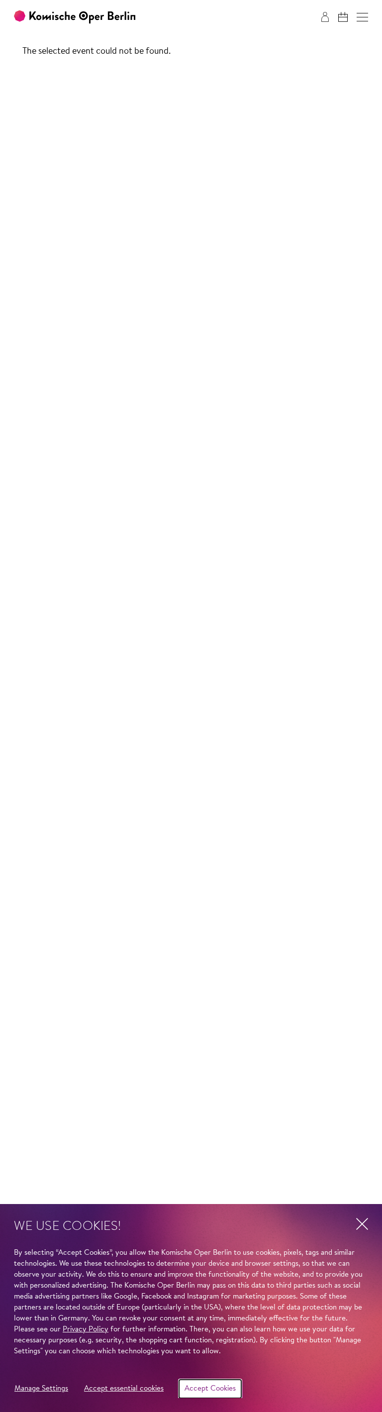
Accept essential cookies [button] (124, 1389)
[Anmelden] (325, 17)
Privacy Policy (85, 1329)
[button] (362, 17)
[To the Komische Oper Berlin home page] (74, 17)
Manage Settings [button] (41, 1389)
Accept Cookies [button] (210, 1389)
